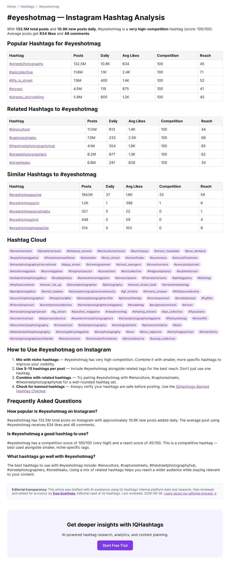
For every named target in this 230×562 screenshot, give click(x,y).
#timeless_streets (79, 251)
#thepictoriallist (60, 298)
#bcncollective (131, 271)
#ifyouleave (196, 311)
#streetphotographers (27, 154)
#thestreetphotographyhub (32, 146)
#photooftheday (130, 298)
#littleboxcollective (186, 291)
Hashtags (27, 6)
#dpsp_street (71, 264)
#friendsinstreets (154, 278)
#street (187, 305)
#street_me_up (50, 284)
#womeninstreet (21, 318)
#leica (177, 325)
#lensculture (19, 129)
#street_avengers (128, 264)
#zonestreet (106, 271)
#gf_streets (129, 291)
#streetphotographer (82, 284)
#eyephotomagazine (24, 257)
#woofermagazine (22, 271)
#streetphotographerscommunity (92, 291)
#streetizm (88, 257)
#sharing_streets (144, 311)
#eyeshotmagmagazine (29, 228)
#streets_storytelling (26, 97)
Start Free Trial (115, 545)
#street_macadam (166, 251)
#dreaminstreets (49, 251)
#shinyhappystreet (180, 332)
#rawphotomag (116, 311)
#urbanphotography (92, 325)
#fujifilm (206, 298)
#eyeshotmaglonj (23, 219)
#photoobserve (133, 338)
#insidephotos (62, 278)
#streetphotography (26, 63)
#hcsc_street (111, 257)
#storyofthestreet (185, 257)
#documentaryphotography (29, 325)
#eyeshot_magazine (86, 311)
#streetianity (208, 332)
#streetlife (199, 318)
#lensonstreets (69, 338)
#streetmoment (21, 251)
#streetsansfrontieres (101, 338)
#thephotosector (80, 271)
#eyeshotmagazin (24, 203)
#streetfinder (135, 257)
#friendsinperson (22, 305)
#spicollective (21, 72)
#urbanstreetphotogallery (28, 278)
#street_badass (52, 291)
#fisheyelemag (176, 318)
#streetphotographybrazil (28, 311)
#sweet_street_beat (142, 284)
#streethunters (157, 264)
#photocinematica (154, 325)
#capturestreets (22, 137)
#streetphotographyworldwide (31, 338)
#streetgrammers (124, 325)
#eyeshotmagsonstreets (29, 211)
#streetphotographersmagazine (100, 305)
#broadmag (136, 305)
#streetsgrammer (98, 264)
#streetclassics (125, 278)
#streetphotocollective (56, 305)
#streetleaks (19, 162)
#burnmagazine (52, 271)
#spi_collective (172, 311)
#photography (112, 284)
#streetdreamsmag (175, 284)
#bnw (130, 332)
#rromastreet (63, 325)
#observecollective (52, 318)
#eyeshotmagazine (25, 194)
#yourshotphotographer (27, 298)
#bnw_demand (195, 251)
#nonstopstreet (158, 298)
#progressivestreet (163, 305)
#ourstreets (158, 257)
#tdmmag (204, 278)
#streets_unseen (155, 291)
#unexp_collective (162, 338)
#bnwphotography (107, 332)
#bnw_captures (150, 332)
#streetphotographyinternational (33, 264)
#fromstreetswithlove (59, 257)
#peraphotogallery (23, 291)
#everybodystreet (186, 264)
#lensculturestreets (111, 251)
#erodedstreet (185, 298)
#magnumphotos (159, 271)
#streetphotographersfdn (95, 298)
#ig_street (59, 311)
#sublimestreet (187, 271)
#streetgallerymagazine (72, 332)
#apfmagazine (182, 278)
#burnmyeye (139, 251)
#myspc (16, 88)
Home (11, 6)
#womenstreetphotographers (92, 318)
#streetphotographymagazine (139, 318)
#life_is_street (21, 80)
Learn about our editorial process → (190, 493)
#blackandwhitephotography (30, 332)
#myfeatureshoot (22, 284)
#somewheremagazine (93, 278)
